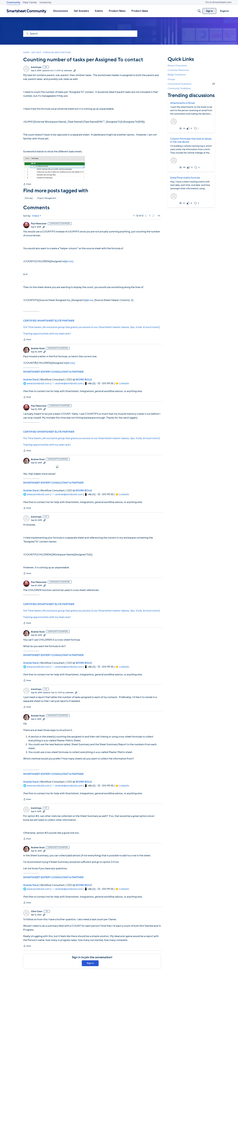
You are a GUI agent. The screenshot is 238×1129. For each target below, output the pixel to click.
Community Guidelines (179, 88)
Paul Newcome (38, 223)
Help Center (30, 2)
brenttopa (36, 67)
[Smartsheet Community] (26, 11)
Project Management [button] (46, 198)
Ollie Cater (36, 911)
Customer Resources (178, 70)
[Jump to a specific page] (158, 215)
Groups (171, 79)
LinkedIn (124, 383)
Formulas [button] (29, 198)
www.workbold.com (38, 383)
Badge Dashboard (177, 74)
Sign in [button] (90, 963)
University (45, 2)
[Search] (199, 11)
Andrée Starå (38, 348)
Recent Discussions (177, 65)
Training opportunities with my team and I (47, 333)
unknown (68, 70)
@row (89, 300)
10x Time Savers (91, 327)
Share (27, 184)
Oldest (35, 216)
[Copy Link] (75, 70)
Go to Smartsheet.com (218, 2)
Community (13, 2)
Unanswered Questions (191, 83)
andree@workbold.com (68, 383)
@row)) (69, 261)
